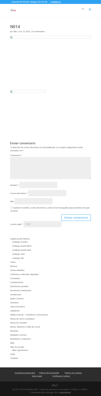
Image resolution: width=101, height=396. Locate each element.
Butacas (13, 266)
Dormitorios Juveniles (19, 286)
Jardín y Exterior (17, 298)
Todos (13, 262)
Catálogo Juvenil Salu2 (21, 250)
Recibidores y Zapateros (20, 339)
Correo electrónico (19, 193)
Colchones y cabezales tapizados (24, 274)
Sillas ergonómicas (20, 350)
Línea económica (17, 306)
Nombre (14, 185)
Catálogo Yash (18, 254)
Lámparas (14, 302)
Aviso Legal (37, 376)
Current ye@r (16, 224)
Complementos (16, 282)
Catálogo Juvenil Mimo (22, 246)
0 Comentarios (38, 31)
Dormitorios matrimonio (20, 290)
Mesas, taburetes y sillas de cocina (25, 327)
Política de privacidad (49, 373)
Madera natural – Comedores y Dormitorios (29, 314)
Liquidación (15, 310)
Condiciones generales (25, 373)
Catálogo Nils (18, 258)
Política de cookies (73, 373)
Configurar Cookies (61, 376)
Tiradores (14, 358)
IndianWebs (65, 392)
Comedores (15, 278)
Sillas (12, 343)
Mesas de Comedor (18, 322)
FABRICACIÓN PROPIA (20, 239)
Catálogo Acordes (20, 242)
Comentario (16, 155)
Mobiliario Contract (18, 335)
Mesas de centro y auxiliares (22, 319)
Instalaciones (15, 294)
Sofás (12, 354)
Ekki (15, 31)
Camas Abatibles (17, 270)
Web (12, 201)
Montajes (14, 331)
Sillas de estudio (17, 347)
